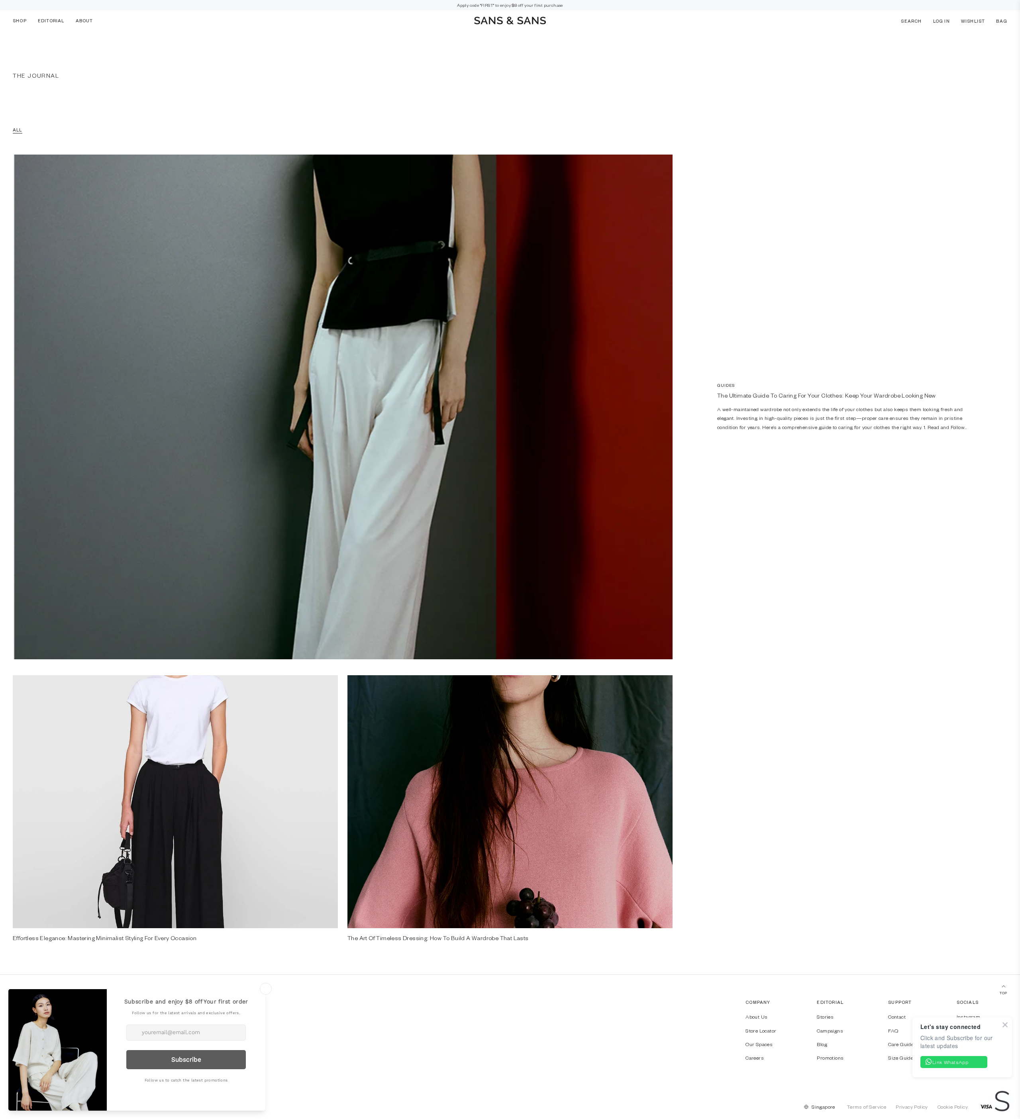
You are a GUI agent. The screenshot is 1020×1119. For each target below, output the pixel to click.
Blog (822, 1044)
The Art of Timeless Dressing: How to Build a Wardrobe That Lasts (438, 937)
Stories (825, 1016)
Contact (897, 1016)
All (17, 129)
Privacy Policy (912, 1106)
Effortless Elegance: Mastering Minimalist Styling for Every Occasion (104, 937)
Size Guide (900, 1057)
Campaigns (830, 1030)
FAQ (893, 1030)
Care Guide (901, 1044)
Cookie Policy (953, 1106)
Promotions (830, 1057)
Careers (754, 1057)
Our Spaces (759, 1044)
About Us (756, 1016)
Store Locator (760, 1030)
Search (911, 20)
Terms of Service (866, 1106)
